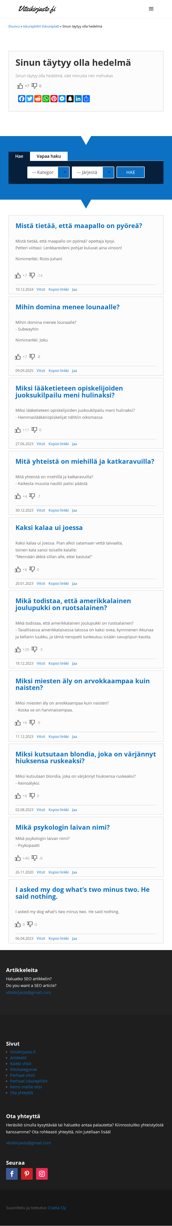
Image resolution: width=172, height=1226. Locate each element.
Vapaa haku (49, 156)
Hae (19, 156)
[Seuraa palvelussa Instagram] (42, 1174)
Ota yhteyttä (21, 1092)
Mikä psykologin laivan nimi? (62, 827)
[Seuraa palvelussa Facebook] (12, 1174)
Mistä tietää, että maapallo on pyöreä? (78, 225)
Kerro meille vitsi (26, 1086)
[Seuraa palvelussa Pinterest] (27, 1174)
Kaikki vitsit (20, 1063)
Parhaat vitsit (22, 1075)
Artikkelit (18, 1057)
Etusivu (14, 26)
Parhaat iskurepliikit (28, 1081)
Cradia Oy (57, 1207)
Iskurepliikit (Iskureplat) (41, 26)
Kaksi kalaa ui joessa (49, 527)
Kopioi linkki (59, 289)
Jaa (74, 289)
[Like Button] (20, 86)
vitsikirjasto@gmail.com (28, 992)
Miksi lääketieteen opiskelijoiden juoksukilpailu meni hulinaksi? (69, 391)
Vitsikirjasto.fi (23, 1052)
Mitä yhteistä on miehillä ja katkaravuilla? (84, 461)
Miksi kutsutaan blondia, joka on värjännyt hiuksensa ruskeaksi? (85, 757)
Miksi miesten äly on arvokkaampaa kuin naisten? (82, 684)
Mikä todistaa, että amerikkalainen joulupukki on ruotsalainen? (73, 604)
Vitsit (41, 289)
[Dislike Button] (34, 86)
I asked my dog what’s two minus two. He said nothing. (82, 893)
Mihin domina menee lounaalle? (67, 306)
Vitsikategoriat (23, 1069)
